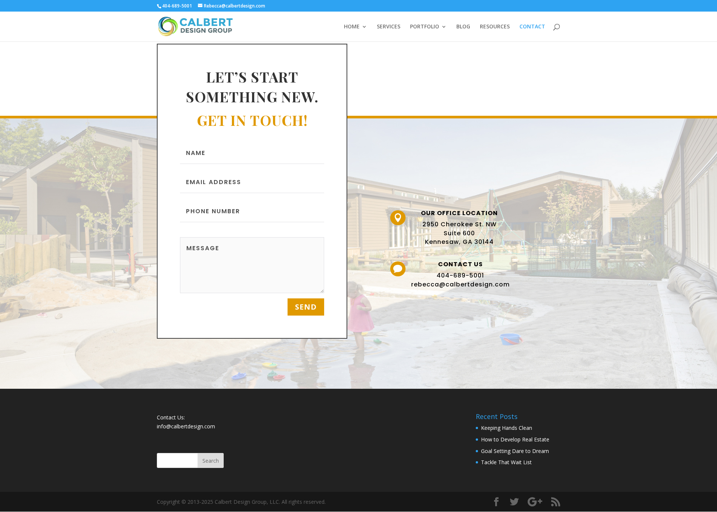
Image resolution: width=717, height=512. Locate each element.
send (306, 307)
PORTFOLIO (424, 27)
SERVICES (388, 27)
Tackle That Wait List (506, 462)
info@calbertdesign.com (186, 426)
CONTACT (532, 27)
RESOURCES (495, 27)
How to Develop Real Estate (515, 439)
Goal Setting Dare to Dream (515, 450)
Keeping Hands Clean (506, 427)
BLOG (463, 27)
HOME (352, 27)
